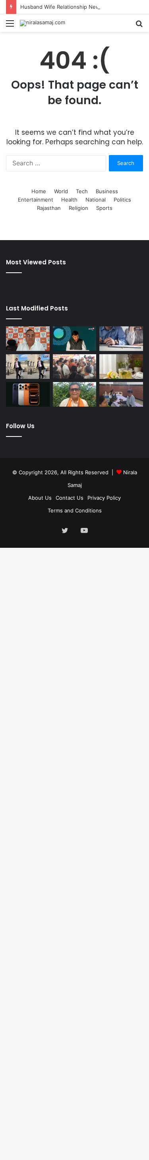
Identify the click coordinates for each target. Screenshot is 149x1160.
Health (69, 199)
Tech (82, 191)
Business (107, 191)
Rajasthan (49, 208)
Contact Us (69, 498)
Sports (104, 208)
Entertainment (35, 199)
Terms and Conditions (75, 510)
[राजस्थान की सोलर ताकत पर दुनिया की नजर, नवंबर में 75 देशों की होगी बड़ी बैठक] (75, 338)
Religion (78, 208)
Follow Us (20, 426)
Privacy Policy (104, 498)
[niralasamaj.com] (42, 23)
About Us (40, 498)
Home (38, 191)
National (95, 199)
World (61, 191)
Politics (122, 199)
